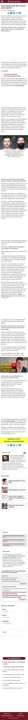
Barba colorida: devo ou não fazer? (13, 688)
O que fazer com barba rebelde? (12, 677)
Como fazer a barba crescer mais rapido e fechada (13, 540)
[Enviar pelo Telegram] (14, 13)
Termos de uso (20, 715)
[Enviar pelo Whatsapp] (8, 13)
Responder (23, 583)
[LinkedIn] (24, 453)
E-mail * (4, 615)
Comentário (5, 621)
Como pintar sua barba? (10, 74)
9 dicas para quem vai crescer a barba (14, 674)
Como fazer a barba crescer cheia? (14, 667)
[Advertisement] (14, 47)
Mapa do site (7, 713)
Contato (21, 713)
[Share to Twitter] (17, 13)
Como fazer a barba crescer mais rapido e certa (13, 536)
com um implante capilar (8, 421)
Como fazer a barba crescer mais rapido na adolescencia (13, 544)
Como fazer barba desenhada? (12, 76)
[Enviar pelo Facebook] (11, 13)
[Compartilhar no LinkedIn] (20, 13)
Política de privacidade (7, 715)
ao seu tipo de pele (19, 85)
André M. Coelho (11, 10)
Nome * (4, 609)
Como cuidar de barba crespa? (12, 680)
